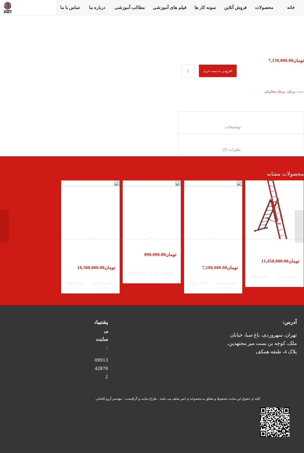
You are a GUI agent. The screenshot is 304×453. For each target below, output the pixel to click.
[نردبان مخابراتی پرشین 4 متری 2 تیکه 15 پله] (4, 226)
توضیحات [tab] (241, 126)
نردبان (291, 91)
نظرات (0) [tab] (241, 149)
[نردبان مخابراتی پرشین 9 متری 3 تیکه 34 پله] (299, 226)
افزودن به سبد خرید (217, 71)
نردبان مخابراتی (274, 91)
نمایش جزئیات (260, 276)
